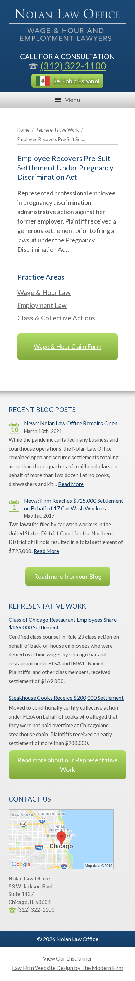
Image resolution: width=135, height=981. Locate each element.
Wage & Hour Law (44, 292)
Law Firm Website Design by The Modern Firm (67, 967)
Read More (71, 484)
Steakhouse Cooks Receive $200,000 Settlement (66, 697)
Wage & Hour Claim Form (67, 346)
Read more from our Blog (67, 576)
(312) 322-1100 (73, 66)
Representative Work (57, 130)
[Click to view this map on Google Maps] (61, 867)
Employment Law (42, 305)
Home (23, 130)
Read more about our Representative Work (67, 764)
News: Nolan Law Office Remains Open (70, 423)
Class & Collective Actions (56, 318)
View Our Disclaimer (67, 958)
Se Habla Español (76, 81)
